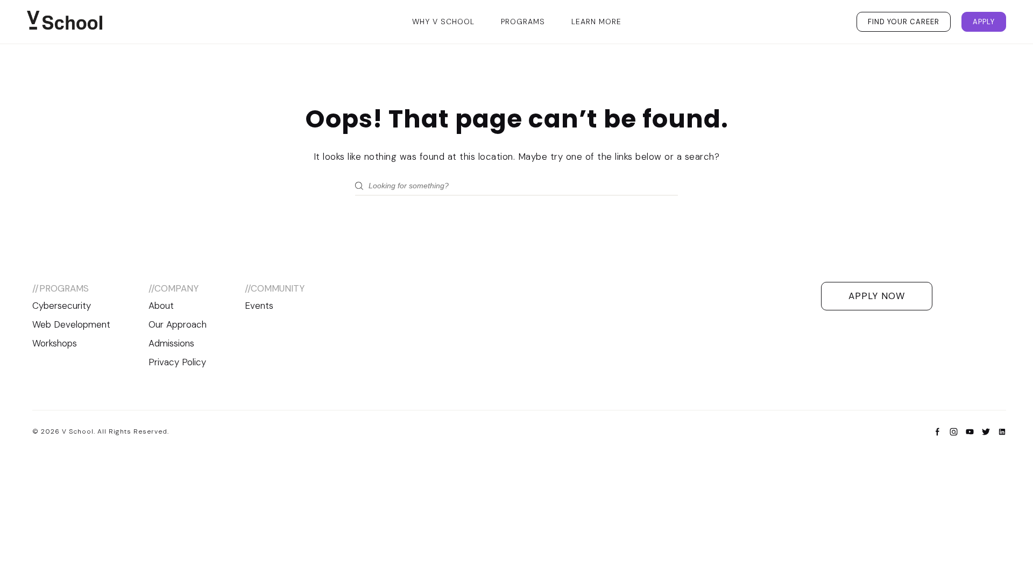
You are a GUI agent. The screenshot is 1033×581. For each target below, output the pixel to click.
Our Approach (177, 324)
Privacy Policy (177, 362)
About (161, 305)
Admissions (171, 343)
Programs (523, 21)
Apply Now (876, 296)
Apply (984, 21)
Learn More (596, 21)
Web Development (71, 324)
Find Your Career (903, 21)
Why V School (443, 21)
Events (259, 305)
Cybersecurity (61, 305)
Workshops (54, 343)
